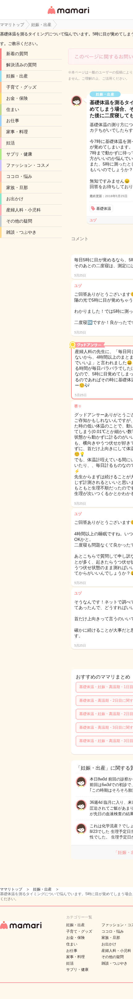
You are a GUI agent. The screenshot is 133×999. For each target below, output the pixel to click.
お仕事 (12, 120)
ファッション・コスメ (27, 165)
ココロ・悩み (19, 176)
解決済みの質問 (21, 64)
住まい (12, 109)
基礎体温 (103, 208)
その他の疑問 (19, 221)
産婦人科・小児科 (23, 209)
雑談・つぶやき (21, 232)
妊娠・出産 (17, 75)
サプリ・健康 (19, 154)
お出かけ (15, 198)
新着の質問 (17, 53)
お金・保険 (17, 98)
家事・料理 (17, 131)
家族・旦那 (17, 187)
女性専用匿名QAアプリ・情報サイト (68, 14)
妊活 (10, 142)
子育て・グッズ (21, 87)
